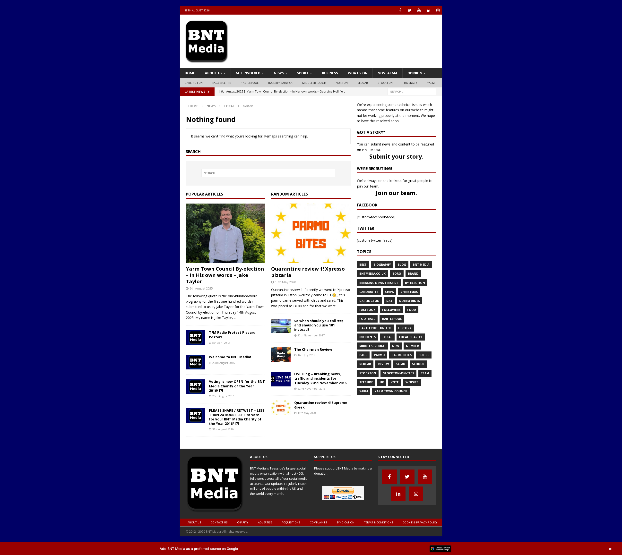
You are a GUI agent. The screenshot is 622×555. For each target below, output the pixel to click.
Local (229, 106)
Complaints (318, 522)
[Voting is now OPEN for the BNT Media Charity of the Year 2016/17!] (195, 391)
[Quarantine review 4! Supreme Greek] (281, 412)
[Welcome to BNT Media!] (195, 366)
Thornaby (409, 83)
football (367, 319)
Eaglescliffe (221, 83)
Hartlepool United (375, 328)
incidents (367, 337)
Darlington (194, 83)
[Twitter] (409, 10)
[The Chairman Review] (281, 359)
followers (391, 310)
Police (423, 355)
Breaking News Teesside (378, 283)
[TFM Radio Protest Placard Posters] (195, 342)
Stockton (385, 83)
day (389, 301)
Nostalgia (387, 73)
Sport (303, 73)
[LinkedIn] (428, 10)
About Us (213, 73)
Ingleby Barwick (280, 83)
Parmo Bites (402, 355)
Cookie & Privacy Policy (420, 522)
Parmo (379, 355)
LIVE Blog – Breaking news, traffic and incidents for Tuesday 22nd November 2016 (320, 378)
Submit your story (395, 156)
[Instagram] (438, 10)
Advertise (265, 522)
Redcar (362, 83)
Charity (242, 522)
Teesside (366, 382)
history (404, 328)
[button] (311, 548)
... (235, 317)
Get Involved (248, 73)
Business (330, 73)
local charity (410, 337)
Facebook (367, 310)
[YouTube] (419, 10)
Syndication (345, 522)
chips (389, 292)
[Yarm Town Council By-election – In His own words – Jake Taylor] (225, 260)
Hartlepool (250, 83)
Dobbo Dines (409, 301)
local (387, 337)
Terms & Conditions (378, 522)
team (425, 373)
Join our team (395, 193)
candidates (368, 292)
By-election (415, 283)
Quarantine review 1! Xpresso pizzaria (308, 271)
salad (400, 364)
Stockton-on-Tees (398, 373)
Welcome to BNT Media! (230, 357)
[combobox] (412, 91)
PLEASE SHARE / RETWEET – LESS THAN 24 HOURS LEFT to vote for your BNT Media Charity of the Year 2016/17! (237, 417)
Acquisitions (291, 522)
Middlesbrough (314, 83)
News (279, 73)
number (412, 346)
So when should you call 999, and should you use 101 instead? (319, 325)
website (412, 382)
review (383, 364)
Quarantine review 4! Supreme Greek (320, 404)
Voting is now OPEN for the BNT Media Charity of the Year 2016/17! (237, 386)
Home (190, 73)
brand (413, 274)
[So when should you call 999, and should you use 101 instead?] (281, 330)
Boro (396, 274)
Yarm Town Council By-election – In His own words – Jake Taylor (225, 275)
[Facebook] (400, 10)
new (395, 346)
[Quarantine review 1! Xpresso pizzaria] (311, 260)
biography (382, 265)
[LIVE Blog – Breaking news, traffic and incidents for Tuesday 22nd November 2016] (281, 383)
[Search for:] (412, 91)
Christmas (409, 292)
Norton (342, 83)
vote (395, 382)
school (418, 364)
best (363, 265)
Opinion (414, 73)
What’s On (358, 73)
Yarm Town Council (391, 391)
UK (382, 382)
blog (402, 265)
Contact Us (219, 522)
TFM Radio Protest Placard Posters (232, 334)
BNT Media (421, 265)
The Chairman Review (313, 349)
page (363, 355)
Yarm (431, 83)
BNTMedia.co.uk (372, 274)
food (411, 310)
